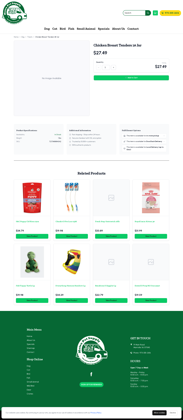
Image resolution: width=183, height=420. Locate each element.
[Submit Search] (148, 13)
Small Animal (86, 28)
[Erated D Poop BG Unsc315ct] (151, 262)
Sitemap (31, 348)
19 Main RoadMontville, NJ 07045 (141, 346)
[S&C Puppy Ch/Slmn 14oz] (32, 198)
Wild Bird (30, 386)
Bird (63, 28)
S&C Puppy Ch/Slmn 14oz (27, 221)
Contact (133, 28)
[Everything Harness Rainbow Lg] (72, 262)
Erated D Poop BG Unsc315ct (147, 285)
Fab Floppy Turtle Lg (25, 285)
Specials (104, 28)
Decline (173, 413)
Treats (29, 37)
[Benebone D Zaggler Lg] (111, 262)
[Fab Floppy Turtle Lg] (32, 262)
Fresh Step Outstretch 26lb (107, 221)
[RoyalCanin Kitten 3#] (151, 198)
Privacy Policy (96, 413)
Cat (54, 28)
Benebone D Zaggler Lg (105, 285)
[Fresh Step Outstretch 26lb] (111, 198)
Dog (47, 28)
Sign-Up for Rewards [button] (91, 384)
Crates (30, 394)
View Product (32, 236)
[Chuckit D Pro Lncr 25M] (72, 198)
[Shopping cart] (155, 12)
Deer (29, 390)
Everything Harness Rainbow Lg (70, 285)
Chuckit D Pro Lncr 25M (66, 221)
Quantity (99, 62)
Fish (71, 28)
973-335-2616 (145, 353)
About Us (118, 28)
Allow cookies (159, 413)
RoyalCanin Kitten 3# (145, 221)
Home (16, 37)
